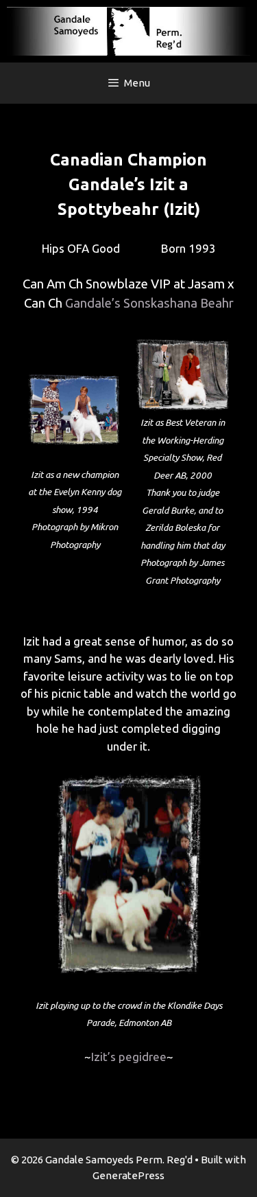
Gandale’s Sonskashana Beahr (149, 303)
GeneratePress (128, 1175)
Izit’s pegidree (129, 1056)
